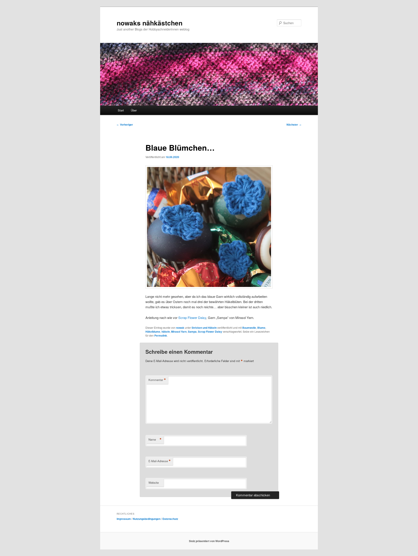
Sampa (192, 332)
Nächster (294, 124)
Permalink (160, 335)
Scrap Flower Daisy (192, 317)
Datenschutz (170, 519)
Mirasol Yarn (179, 332)
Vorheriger (125, 124)
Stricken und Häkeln (204, 328)
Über (134, 110)
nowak (180, 328)
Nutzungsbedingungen (146, 519)
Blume (261, 328)
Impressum (124, 519)
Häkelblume (152, 332)
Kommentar (157, 379)
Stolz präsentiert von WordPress (209, 541)
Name (155, 439)
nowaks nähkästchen (149, 22)
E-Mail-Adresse (159, 461)
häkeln (166, 332)
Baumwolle (249, 328)
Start (121, 110)
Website (153, 482)
